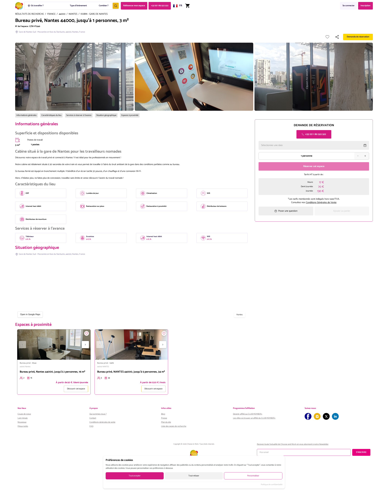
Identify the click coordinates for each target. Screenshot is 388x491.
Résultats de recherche (29, 14)
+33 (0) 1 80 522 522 (159, 5)
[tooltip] (17, 140)
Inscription (365, 5)
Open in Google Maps (30, 314)
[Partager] (337, 37)
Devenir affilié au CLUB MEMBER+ (247, 414)
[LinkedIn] (335, 416)
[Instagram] (317, 416)
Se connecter (349, 5)
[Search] (116, 6)
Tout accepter (135, 476)
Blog (163, 414)
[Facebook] (308, 416)
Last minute (23, 418)
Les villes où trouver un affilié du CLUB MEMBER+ (254, 418)
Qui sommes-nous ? (98, 414)
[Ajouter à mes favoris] (327, 37)
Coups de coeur (24, 414)
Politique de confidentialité (271, 484)
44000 (62, 14)
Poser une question (287, 211)
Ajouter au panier (341, 211)
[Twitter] (326, 416)
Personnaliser (253, 476)
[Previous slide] (22, 344)
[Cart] (187, 6)
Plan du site (166, 422)
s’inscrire (361, 452)
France (51, 14)
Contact (92, 418)
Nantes (73, 14)
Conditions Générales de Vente (321, 202)
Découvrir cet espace (76, 389)
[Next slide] (85, 344)
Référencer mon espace (134, 5)
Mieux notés (23, 426)
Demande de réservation (358, 37)
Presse (164, 418)
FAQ (91, 426)
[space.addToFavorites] (86, 333)
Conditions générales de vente (102, 422)
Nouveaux (22, 422)
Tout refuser (193, 476)
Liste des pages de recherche (173, 426)
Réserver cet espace (313, 166)
